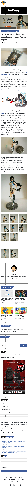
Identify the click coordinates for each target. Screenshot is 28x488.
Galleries (9, 31)
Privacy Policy (11, 479)
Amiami (3, 90)
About (22, 479)
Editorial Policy (14, 481)
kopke (4, 42)
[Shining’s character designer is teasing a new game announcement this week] (21, 293)
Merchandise (15, 31)
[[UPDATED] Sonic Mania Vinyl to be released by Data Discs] (7, 310)
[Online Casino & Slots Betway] (14, 10)
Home (5, 479)
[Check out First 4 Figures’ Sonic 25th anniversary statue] (21, 310)
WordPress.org (6, 412)
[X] (16, 281)
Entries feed (5, 406)
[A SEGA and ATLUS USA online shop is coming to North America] (7, 293)
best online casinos (21, 355)
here (9, 90)
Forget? (24, 464)
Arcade (3, 31)
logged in (8, 340)
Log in (3, 403)
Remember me (5, 467)
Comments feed (6, 409)
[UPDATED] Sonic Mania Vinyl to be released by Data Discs (7, 317)
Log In (14, 471)
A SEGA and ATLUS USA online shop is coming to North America (7, 299)
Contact (18, 479)
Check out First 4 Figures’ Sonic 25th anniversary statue (19, 317)
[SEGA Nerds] (4, 3)
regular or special (17, 90)
